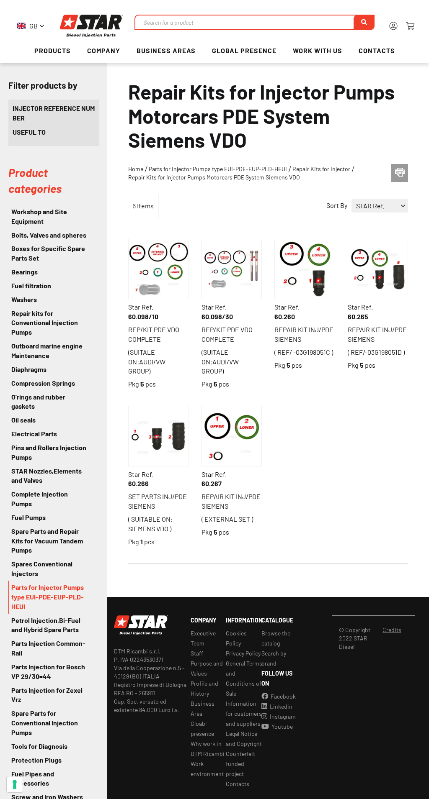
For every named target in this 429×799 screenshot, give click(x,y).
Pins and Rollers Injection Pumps (48, 452)
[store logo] (91, 26)
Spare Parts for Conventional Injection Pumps (44, 722)
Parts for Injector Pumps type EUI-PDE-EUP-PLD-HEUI (218, 168)
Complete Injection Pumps (39, 498)
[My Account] (393, 26)
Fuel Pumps (28, 517)
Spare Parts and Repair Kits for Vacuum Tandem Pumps (47, 540)
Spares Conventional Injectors (41, 568)
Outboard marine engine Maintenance (47, 350)
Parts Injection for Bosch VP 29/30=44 (48, 671)
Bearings (24, 272)
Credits (391, 629)
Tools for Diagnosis (39, 746)
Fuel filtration (31, 285)
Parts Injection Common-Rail (48, 648)
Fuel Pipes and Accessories (32, 778)
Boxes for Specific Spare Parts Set (48, 253)
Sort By (336, 205)
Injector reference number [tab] (54, 113)
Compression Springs (43, 383)
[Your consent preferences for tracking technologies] (15, 784)
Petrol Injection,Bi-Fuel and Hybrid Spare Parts (45, 625)
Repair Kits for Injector (321, 168)
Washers (24, 299)
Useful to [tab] (29, 132)
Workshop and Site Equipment (39, 216)
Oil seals (23, 420)
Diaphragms (29, 369)
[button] (29, 26)
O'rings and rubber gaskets (38, 401)
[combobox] (254, 22)
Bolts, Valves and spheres (48, 235)
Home (136, 168)
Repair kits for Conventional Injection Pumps (44, 322)
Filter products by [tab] (43, 85)
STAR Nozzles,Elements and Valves (46, 475)
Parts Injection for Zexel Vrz (47, 695)
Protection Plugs (36, 760)
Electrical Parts (34, 434)
